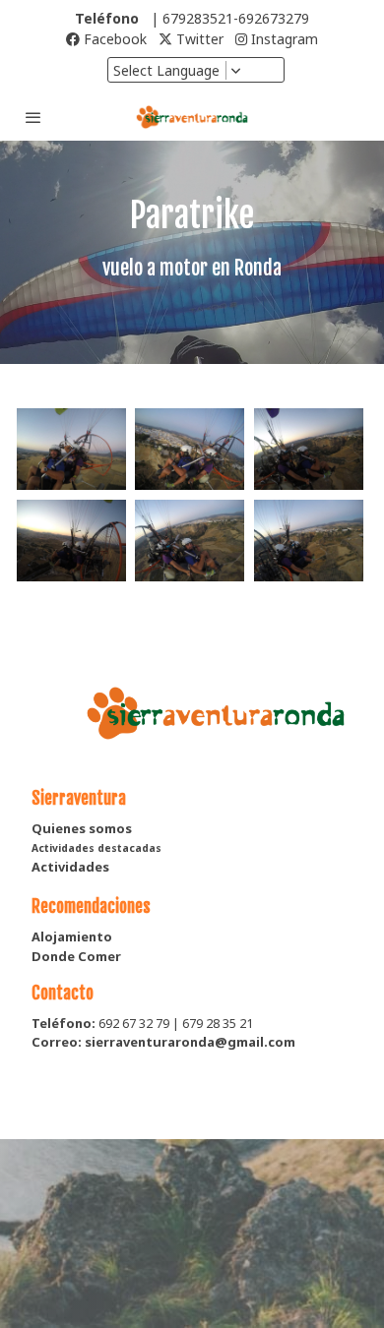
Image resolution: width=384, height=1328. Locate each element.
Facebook (113, 39)
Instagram (282, 39)
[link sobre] (192, 725)
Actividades (70, 866)
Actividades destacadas (96, 848)
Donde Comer (76, 956)
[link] (192, 117)
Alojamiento (72, 936)
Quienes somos (82, 828)
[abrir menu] (33, 117)
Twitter (198, 39)
